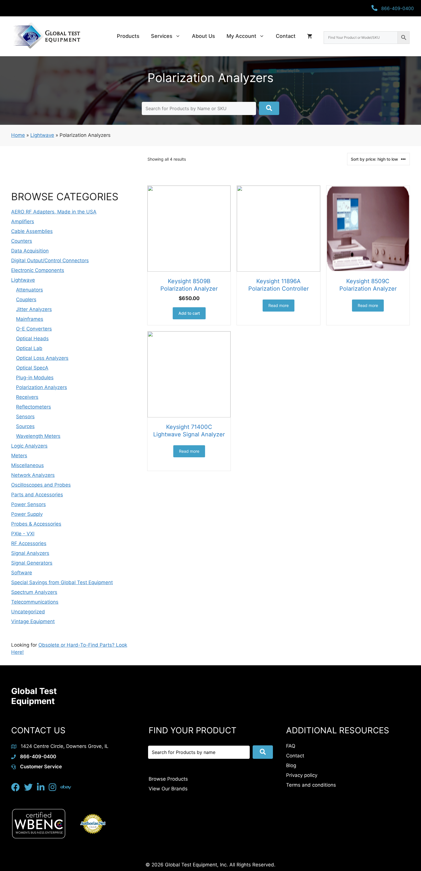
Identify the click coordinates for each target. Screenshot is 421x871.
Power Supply (27, 514)
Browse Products (168, 779)
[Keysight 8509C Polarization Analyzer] (368, 229)
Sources (25, 426)
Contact (286, 36)
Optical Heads (32, 338)
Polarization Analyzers (41, 387)
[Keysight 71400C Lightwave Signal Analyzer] (189, 374)
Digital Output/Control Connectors (50, 260)
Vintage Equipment (33, 621)
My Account (241, 36)
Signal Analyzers (30, 553)
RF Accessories (28, 543)
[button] (269, 108)
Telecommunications (34, 602)
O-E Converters (34, 329)
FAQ (290, 746)
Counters (21, 241)
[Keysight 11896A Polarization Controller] (278, 229)
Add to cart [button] (189, 313)
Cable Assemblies (32, 231)
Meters (19, 455)
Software (21, 573)
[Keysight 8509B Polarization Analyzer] (189, 229)
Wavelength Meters (38, 436)
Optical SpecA (32, 368)
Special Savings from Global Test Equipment (62, 582)
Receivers (27, 397)
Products (128, 36)
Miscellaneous (27, 465)
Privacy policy (301, 775)
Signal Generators (31, 563)
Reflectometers (33, 407)
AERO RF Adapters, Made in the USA (54, 212)
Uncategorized (28, 612)
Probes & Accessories (36, 524)
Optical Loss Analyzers (42, 358)
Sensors (25, 416)
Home (18, 135)
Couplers (26, 299)
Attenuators (29, 290)
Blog (291, 765)
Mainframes (29, 319)
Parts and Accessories (37, 494)
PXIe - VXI (22, 533)
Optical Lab (29, 348)
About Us (203, 36)
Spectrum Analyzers (34, 592)
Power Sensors (28, 504)
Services (161, 36)
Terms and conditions (311, 785)
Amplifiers (22, 221)
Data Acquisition (30, 251)
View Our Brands (168, 789)
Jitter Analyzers (34, 309)
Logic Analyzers (29, 446)
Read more (278, 305)
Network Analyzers (33, 475)
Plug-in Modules (35, 377)
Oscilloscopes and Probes (41, 485)
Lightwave (42, 135)
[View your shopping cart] (309, 36)
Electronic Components (37, 270)
